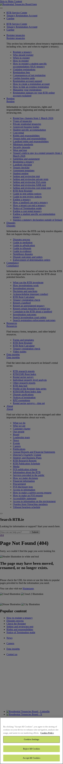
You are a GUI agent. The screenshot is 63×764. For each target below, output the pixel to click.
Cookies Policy (47, 733)
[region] (31, 740)
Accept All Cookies (31, 758)
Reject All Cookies (31, 749)
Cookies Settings (31, 739)
